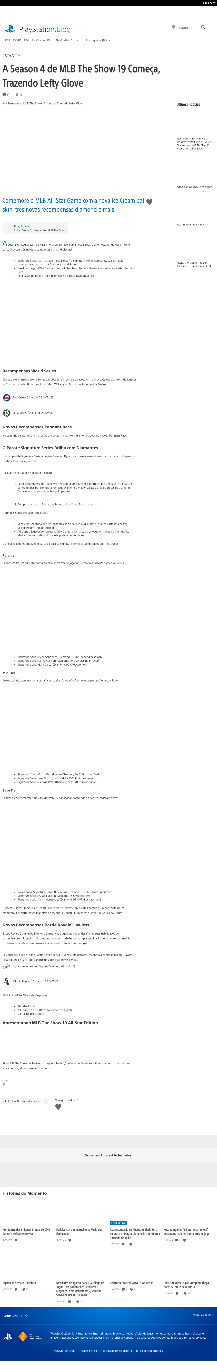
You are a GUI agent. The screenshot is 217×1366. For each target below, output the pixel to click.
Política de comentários (148, 1350)
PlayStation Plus (42, 40)
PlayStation (45, 29)
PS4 (26, 40)
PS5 (7, 40)
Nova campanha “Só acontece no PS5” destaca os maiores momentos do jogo (187, 1231)
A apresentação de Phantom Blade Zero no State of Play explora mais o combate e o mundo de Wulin (135, 1234)
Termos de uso (88, 1350)
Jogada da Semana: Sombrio (19, 1283)
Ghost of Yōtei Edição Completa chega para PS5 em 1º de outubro (186, 1285)
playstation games (31, 1101)
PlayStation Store (66, 40)
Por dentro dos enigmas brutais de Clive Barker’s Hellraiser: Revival (26, 1231)
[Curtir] (16, 1240)
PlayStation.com (64, 1350)
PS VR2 (17, 40)
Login (183, 27)
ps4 (45, 1101)
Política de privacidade (115, 1350)
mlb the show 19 (11, 1101)
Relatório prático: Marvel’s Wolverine (131, 1283)
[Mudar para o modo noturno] (173, 27)
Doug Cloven (21, 226)
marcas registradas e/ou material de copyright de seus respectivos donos (124, 1337)
